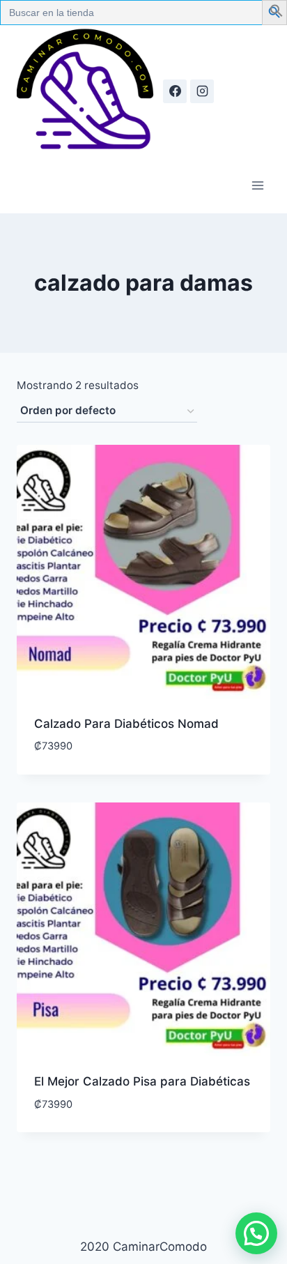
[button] (277, 13)
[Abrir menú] (257, 185)
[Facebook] (175, 91)
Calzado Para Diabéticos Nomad (126, 724)
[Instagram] (202, 91)
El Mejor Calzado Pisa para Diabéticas (142, 1081)
